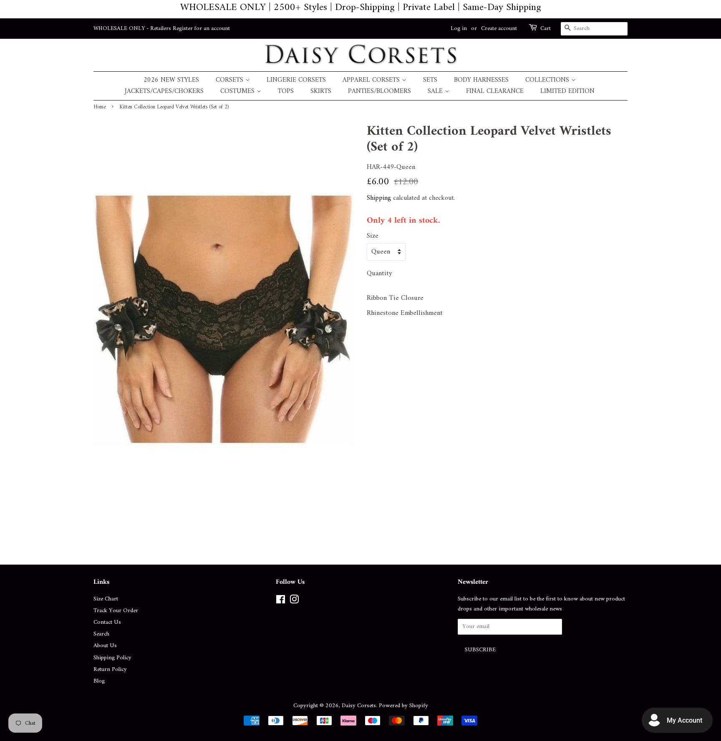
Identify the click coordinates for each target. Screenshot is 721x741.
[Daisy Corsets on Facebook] (280, 601)
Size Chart (105, 599)
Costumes (238, 91)
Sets (430, 80)
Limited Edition (567, 91)
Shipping (379, 198)
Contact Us (107, 622)
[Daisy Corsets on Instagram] (294, 601)
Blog (99, 681)
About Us (105, 646)
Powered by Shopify (403, 706)
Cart (545, 29)
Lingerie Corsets (296, 80)
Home (99, 107)
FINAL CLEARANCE (495, 91)
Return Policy (110, 669)
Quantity (379, 274)
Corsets (230, 80)
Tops (286, 91)
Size (372, 236)
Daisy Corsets (359, 706)
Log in (459, 28)
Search (101, 634)
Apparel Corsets (372, 80)
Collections (548, 80)
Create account (499, 28)
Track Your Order (115, 610)
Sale (436, 91)
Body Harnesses (481, 80)
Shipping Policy (112, 658)
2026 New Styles (171, 80)
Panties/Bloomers (379, 91)
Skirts (320, 91)
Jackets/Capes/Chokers (164, 91)
